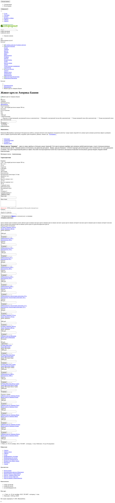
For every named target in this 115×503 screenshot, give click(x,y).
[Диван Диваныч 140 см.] (8, 227)
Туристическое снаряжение (12, 66)
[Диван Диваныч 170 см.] (8, 315)
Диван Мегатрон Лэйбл (7, 366)
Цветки (6, 58)
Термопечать (7, 73)
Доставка (6, 15)
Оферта (6, 19)
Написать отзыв (5, 194)
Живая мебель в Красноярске (12, 473)
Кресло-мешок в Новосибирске (13, 478)
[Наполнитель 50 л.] (7, 257)
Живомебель (7, 87)
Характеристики (9, 140)
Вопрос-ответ (8, 143)
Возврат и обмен (9, 18)
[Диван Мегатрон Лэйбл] (8, 364)
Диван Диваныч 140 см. (7, 229)
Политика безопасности (11, 459)
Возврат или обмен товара (11, 461)
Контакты (14, 78)
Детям (6, 61)
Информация (4, 447)
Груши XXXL (8, 60)
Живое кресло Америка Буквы (9, 397)
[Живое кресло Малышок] (8, 336)
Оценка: (3, 209)
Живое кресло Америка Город (9, 407)
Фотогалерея (7, 470)
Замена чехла (8, 72)
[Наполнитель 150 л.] (7, 248)
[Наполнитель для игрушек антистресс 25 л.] (14, 305)
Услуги (11, 69)
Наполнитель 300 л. (6, 288)
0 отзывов (4, 124)
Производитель (8, 85)
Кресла (6, 51)
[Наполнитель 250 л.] (7, 277)
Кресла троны (8, 63)
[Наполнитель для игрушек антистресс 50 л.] (14, 296)
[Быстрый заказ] (8, 123)
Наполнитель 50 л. (6, 259)
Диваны (6, 49)
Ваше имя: (4, 196)
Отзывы (7, 142)
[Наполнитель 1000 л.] (7, 374)
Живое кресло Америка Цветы (9, 435)
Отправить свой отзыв (7, 217)
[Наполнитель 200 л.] (7, 267)
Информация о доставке (11, 456)
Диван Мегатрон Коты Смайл (9, 385)
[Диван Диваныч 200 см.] (8, 326)
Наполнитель (8, 55)
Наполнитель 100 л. (6, 240)
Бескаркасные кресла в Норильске (14, 472)
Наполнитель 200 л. (6, 268)
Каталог (12, 46)
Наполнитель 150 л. (6, 249)
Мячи (5, 54)
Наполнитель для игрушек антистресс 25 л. (13, 307)
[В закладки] (1, 98)
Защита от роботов (6, 212)
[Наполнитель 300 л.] (7, 286)
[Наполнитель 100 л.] (7, 238)
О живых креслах (20, 45)
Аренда (6, 21)
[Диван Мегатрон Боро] (8, 355)
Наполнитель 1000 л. (7, 375)
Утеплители (7, 67)
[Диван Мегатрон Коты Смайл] (10, 383)
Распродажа (15, 76)
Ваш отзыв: (4, 199)
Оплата (6, 16)
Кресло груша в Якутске (11, 476)
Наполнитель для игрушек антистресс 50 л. (13, 297)
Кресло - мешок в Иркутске (12, 475)
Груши (6, 48)
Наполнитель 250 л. (6, 278)
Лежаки (6, 52)
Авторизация (8, 4)
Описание (7, 139)
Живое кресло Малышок (8, 337)
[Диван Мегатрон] (6, 345)
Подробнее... (53, 134)
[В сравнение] (11, 256)
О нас (5, 13)
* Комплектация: (5, 116)
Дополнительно (4, 467)
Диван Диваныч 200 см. (7, 328)
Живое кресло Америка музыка (10, 426)
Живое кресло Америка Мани (9, 416)
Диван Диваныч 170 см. (7, 317)
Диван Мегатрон (5, 347)
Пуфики (6, 57)
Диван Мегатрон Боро (7, 356)
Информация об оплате (10, 458)
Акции (6, 64)
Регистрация (7, 6)
